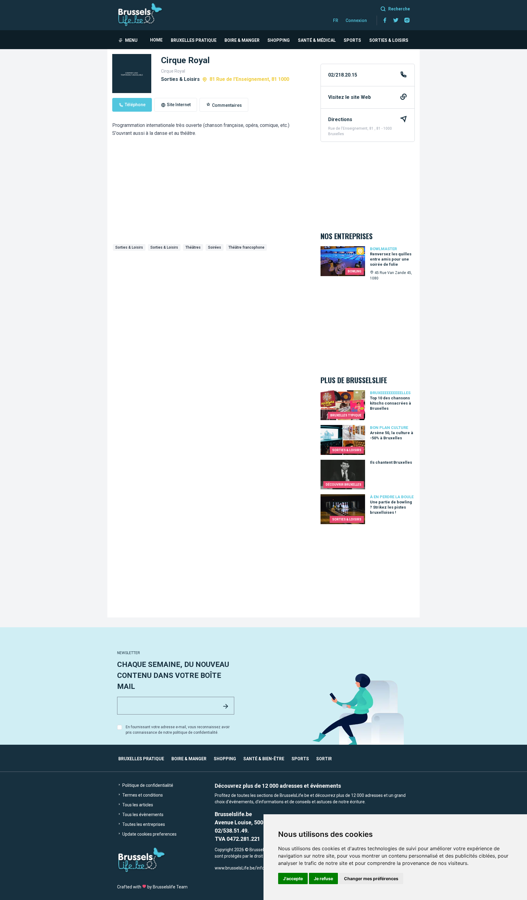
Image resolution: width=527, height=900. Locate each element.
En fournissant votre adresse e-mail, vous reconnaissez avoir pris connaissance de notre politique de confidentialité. (178, 730)
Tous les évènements (142, 814)
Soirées (214, 247)
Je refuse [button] (323, 878)
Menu (131, 40)
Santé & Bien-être (263, 758)
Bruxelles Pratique (194, 40)
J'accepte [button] (293, 878)
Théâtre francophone (246, 247)
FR (335, 20)
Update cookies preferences (149, 834)
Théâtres (193, 247)
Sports (352, 40)
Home (156, 40)
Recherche (399, 8)
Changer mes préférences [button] (371, 878)
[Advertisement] (211, 299)
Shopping (278, 40)
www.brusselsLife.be (235, 868)
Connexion (356, 20)
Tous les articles (137, 804)
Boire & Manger (242, 40)
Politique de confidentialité (147, 785)
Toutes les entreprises (143, 824)
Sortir (324, 758)
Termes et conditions (142, 795)
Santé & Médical (317, 40)
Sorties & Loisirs (388, 40)
